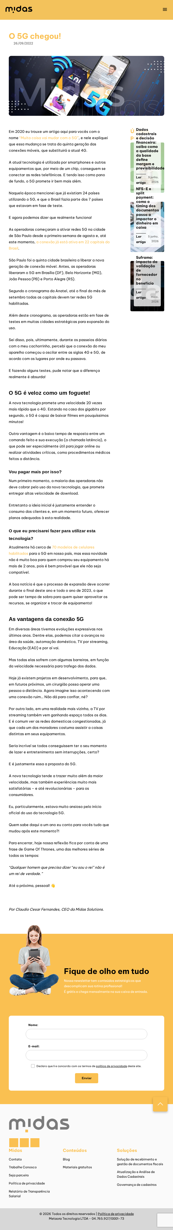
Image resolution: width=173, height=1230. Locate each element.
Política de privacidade (27, 1183)
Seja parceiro (19, 1175)
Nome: (33, 1025)
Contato (15, 1159)
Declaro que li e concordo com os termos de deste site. (88, 1066)
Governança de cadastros (137, 1185)
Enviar (86, 1078)
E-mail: (33, 1046)
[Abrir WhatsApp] (161, 1219)
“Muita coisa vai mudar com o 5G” (49, 138)
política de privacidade (111, 1066)
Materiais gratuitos (77, 1167)
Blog (66, 1159)
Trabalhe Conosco (23, 1167)
